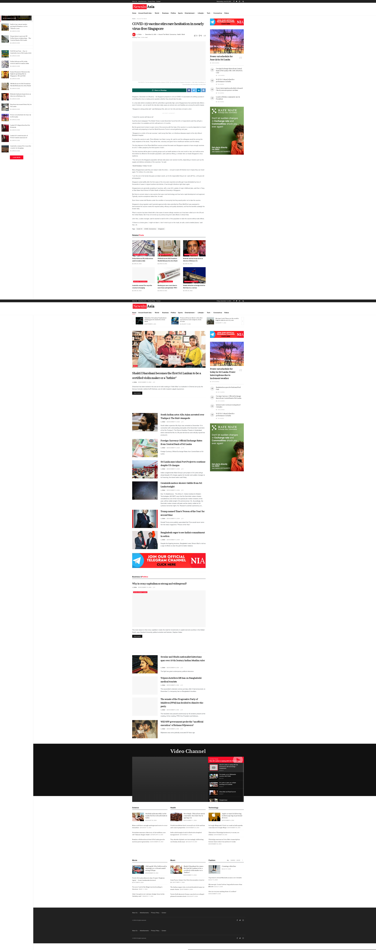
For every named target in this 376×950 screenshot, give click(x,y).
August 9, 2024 (193, 896)
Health (179, 34)
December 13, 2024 (145, 382)
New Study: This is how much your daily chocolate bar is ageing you (194, 816)
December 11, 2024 (191, 820)
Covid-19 (139, 229)
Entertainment (189, 13)
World (157, 13)
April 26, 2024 (149, 323)
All (228, 860)
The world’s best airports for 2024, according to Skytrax (155, 319)
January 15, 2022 (221, 324)
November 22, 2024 (215, 844)
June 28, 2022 (137, 290)
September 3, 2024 (187, 889)
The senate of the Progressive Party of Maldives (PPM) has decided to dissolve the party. (182, 703)
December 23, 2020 (150, 34)
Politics (173, 13)
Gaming (232, 860)
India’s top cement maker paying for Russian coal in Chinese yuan (18, 26)
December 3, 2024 (173, 710)
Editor (140, 34)
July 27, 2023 (227, 869)
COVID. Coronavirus (150, 229)
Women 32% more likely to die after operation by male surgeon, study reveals (227, 319)
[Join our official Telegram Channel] (227, 22)
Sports (180, 13)
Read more (137, 393)
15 (183, 447)
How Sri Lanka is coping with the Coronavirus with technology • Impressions (235, 761)
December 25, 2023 (157, 841)
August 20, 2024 (151, 820)
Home (134, 13)
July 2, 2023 (219, 886)
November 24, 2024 (193, 827)
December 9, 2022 (215, 893)
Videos (226, 13)
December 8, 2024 (173, 667)
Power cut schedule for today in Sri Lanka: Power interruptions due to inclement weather (222, 373)
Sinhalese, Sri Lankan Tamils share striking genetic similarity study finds (191, 319)
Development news (140, 592)
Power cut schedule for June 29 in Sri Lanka (221, 58)
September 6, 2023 (186, 324)
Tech (208, 13)
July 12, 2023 (214, 880)
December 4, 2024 (228, 820)
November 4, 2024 (186, 834)
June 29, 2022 (137, 263)
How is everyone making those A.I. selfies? (222, 891)
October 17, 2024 (179, 882)
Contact (158, 1)
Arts (135, 366)
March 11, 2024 (148, 896)
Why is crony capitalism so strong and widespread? (159, 583)
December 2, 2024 (173, 729)
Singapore (161, 229)
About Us (134, 1)
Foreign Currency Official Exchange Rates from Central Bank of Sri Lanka (228, 397)
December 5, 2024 (173, 685)
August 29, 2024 (192, 841)
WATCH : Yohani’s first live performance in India (225, 81)
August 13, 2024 (146, 827)
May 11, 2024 (143, 889)
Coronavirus (217, 13)
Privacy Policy (151, 1)
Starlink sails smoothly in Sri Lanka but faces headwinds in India (156, 816)
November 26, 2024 (221, 834)
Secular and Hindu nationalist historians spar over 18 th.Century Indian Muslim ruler (183, 660)
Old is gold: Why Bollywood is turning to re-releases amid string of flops (156, 868)
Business (165, 13)
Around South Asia (144, 13)
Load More (16, 157)
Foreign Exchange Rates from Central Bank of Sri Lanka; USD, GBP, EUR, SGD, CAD (229, 71)
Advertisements (142, 1)
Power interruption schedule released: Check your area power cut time (229, 89)
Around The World (142, 18)
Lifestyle (201, 13)
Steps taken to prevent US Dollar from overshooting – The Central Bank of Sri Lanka (20, 38)
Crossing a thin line (229, 866)
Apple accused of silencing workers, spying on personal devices (232, 816)
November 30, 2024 (234, 827)
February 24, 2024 (157, 834)
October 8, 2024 (138, 882)
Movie (238, 860)
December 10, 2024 (145, 587)
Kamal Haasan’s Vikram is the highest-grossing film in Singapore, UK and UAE (20, 74)
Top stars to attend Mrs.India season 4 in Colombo (225, 878)
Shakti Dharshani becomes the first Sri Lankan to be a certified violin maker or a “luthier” (193, 869)
